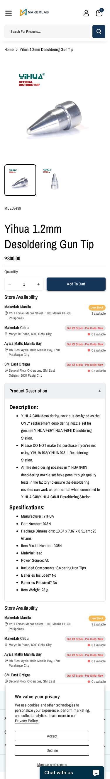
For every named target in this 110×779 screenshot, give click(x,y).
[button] (8, 13)
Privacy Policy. (27, 720)
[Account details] (86, 13)
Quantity (11, 271)
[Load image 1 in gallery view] (20, 180)
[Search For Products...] (98, 31)
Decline (52, 750)
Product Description (28, 390)
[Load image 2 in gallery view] (55, 180)
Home (8, 49)
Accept (52, 736)
